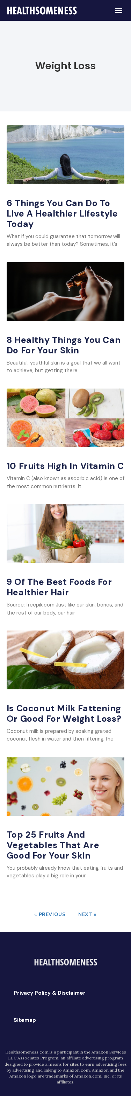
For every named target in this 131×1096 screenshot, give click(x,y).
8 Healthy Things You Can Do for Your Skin (64, 345)
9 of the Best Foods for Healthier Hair (59, 587)
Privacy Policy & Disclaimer (50, 992)
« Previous (49, 914)
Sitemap (25, 1020)
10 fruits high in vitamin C (65, 466)
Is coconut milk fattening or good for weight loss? (64, 714)
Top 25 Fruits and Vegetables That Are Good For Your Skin (53, 845)
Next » (87, 914)
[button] (118, 10)
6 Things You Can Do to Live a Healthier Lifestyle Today (62, 213)
